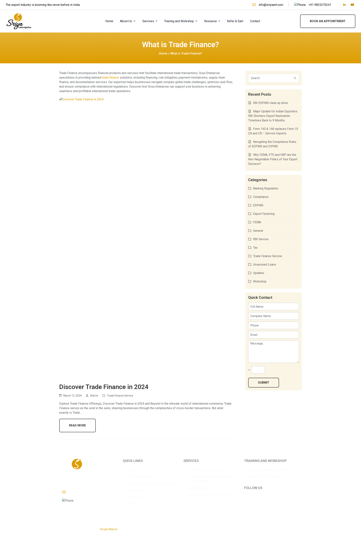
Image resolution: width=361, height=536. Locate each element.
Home (163, 53)
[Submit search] (295, 78)
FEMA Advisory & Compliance (206, 470)
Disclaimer (268, 527)
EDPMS (258, 205)
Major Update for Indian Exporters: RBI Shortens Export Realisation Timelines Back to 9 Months (273, 116)
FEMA (257, 222)
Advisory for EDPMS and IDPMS (208, 495)
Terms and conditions (289, 527)
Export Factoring (264, 214)
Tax (255, 247)
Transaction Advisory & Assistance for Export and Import (212, 479)
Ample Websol (108, 529)
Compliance (260, 197)
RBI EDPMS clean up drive (270, 103)
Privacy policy (252, 527)
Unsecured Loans (264, 264)
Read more (77, 425)
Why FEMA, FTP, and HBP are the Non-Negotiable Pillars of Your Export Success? (272, 159)
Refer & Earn (135, 497)
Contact (132, 504)
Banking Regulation (265, 188)
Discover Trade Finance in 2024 (103, 387)
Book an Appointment (328, 21)
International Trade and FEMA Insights (151, 483)
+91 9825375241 (320, 5)
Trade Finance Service (120, 395)
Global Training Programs (264, 476)
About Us (133, 470)
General (258, 230)
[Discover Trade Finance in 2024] (146, 238)
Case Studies (135, 490)
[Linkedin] (344, 5)
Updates (258, 273)
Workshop (259, 281)
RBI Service (260, 239)
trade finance (110, 77)
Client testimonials (139, 476)
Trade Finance (196, 488)
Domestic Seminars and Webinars (270, 470)
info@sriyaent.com (271, 5)
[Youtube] (352, 5)
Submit (263, 382)
